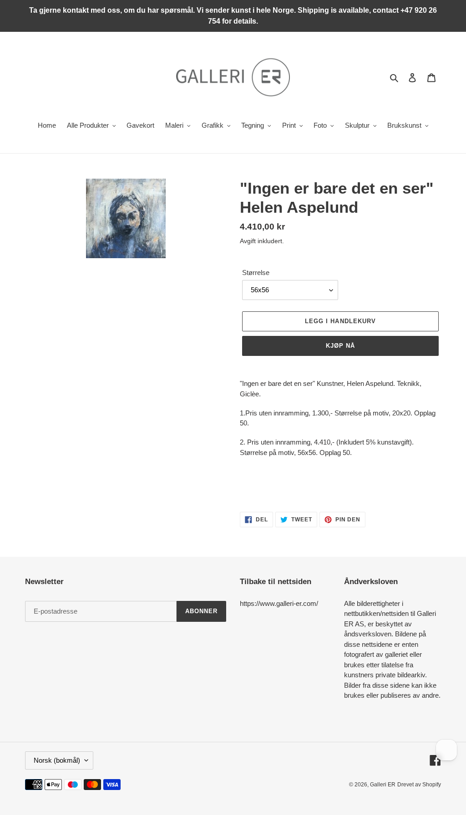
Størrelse (255, 272)
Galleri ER (382, 784)
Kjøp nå (340, 345)
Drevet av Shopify (419, 784)
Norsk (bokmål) (57, 760)
